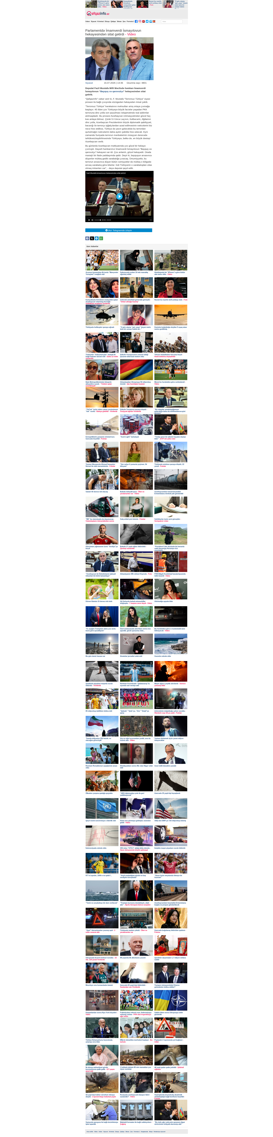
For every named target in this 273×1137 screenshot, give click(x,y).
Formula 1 (130, 21)
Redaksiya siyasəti (159, 1131)
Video (96, 1131)
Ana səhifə (90, 1131)
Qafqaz (113, 21)
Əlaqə (151, 1131)
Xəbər (87, 21)
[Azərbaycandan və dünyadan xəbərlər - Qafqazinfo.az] (98, 14)
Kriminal (100, 21)
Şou (124, 21)
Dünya (107, 21)
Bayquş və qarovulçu (111, 91)
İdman (119, 21)
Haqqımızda (144, 1131)
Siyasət (93, 21)
